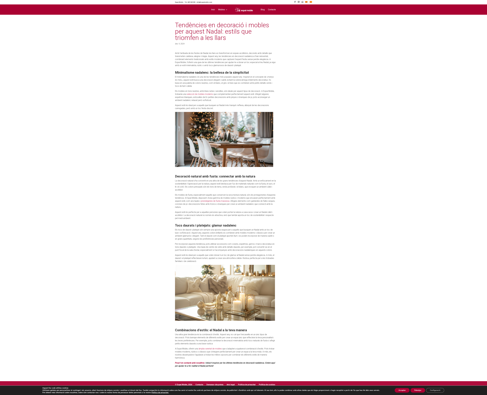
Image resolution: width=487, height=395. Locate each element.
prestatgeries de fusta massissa (215, 201)
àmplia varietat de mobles (210, 348)
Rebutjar (417, 390)
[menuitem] (306, 2)
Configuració (435, 390)
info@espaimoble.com (204, 2)
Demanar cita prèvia (214, 385)
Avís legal (231, 385)
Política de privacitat (247, 385)
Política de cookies (267, 385)
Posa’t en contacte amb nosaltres (189, 363)
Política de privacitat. (160, 392)
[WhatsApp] (302, 2)
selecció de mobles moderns (200, 94)
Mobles (221, 10)
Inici (213, 10)
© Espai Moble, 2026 (183, 385)
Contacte (272, 10)
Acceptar (402, 390)
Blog (263, 10)
